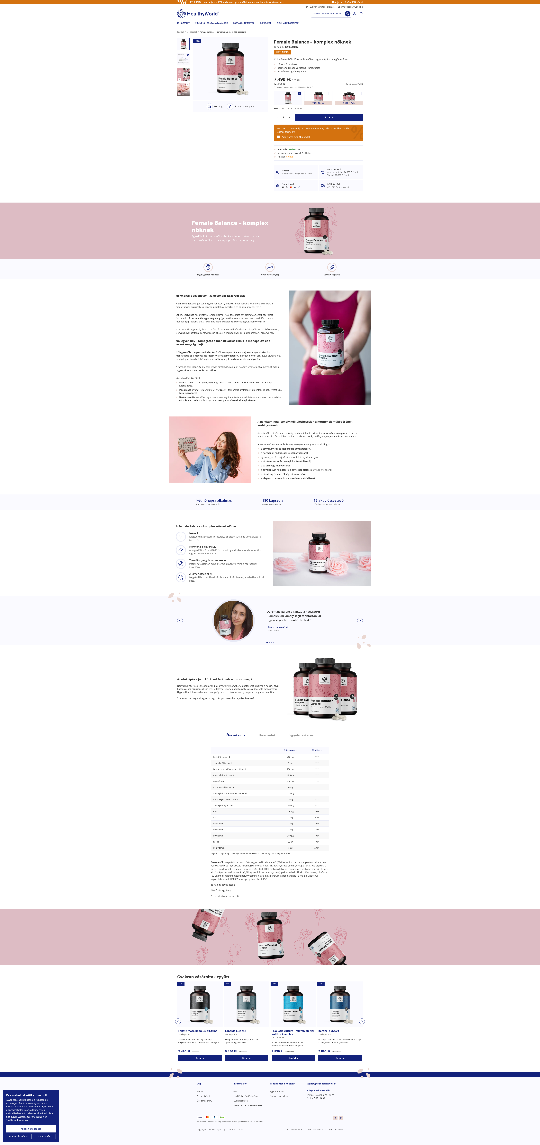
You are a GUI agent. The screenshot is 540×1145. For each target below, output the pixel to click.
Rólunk (200, 1091)
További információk (17, 1120)
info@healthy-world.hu (352, 6)
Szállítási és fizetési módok (245, 1096)
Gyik (235, 1091)
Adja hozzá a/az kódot (348, 2)
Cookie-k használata (314, 1129)
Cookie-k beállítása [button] (334, 1129)
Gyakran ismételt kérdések (322, 6)
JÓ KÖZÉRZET (183, 23)
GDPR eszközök (240, 1100)
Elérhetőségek (203, 1096)
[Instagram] (335, 1118)
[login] (354, 13)
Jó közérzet (192, 32)
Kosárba (329, 117)
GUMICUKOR (265, 23)
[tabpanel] (270, 819)
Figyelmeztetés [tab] (301, 735)
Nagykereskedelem (279, 1096)
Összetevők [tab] (236, 735)
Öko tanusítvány (204, 1100)
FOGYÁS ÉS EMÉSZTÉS (243, 23)
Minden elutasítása (18, 1136)
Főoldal (180, 32)
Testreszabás (43, 1136)
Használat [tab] (267, 735)
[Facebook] (341, 1118)
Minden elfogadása (31, 1128)
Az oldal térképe (294, 1129)
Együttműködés (277, 1091)
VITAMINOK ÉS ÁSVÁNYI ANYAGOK (211, 23)
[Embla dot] (267, 643)
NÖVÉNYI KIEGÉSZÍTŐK (288, 23)
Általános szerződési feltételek (247, 1105)
